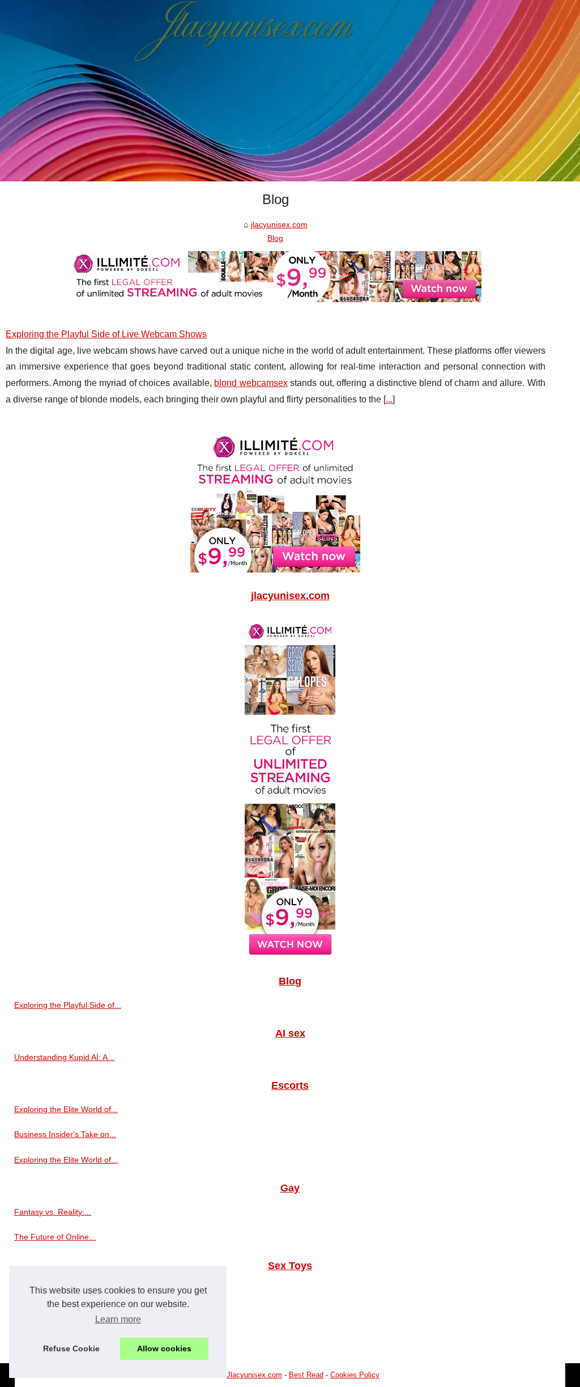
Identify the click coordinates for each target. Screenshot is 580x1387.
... (389, 399)
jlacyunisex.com (279, 224)
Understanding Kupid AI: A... (64, 1057)
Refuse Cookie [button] (71, 1348)
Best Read (306, 1375)
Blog (275, 238)
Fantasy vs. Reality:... (52, 1211)
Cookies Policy (354, 1375)
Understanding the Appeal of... (68, 1314)
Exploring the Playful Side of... (67, 1005)
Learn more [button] (118, 1319)
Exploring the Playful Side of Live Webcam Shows (106, 334)
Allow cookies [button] (164, 1348)
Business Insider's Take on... (65, 1134)
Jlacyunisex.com (254, 1375)
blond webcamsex (250, 383)
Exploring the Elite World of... (66, 1109)
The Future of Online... (55, 1236)
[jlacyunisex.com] (290, 90)
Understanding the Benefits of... (70, 1288)
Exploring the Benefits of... (61, 1339)
